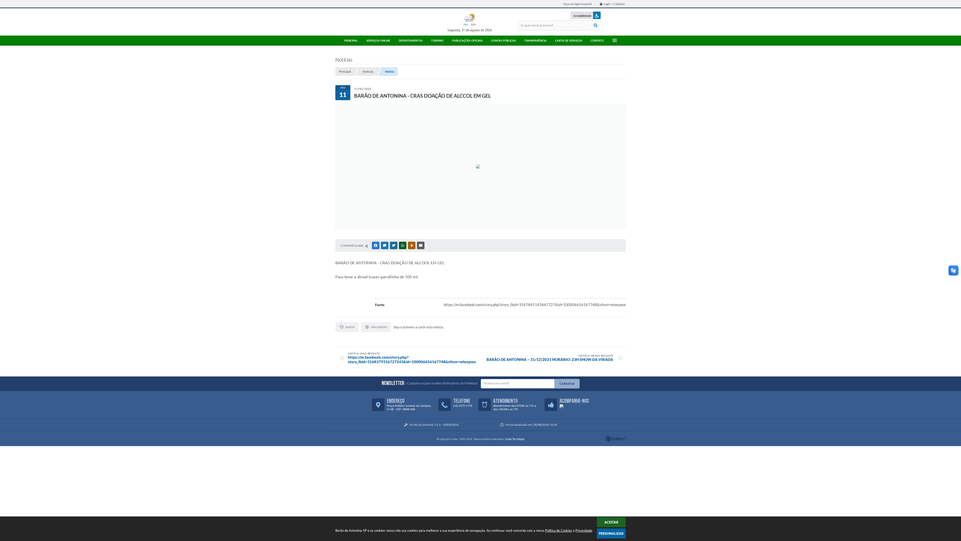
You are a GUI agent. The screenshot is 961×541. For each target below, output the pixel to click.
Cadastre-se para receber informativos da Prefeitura (442, 383)
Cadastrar (567, 383)
